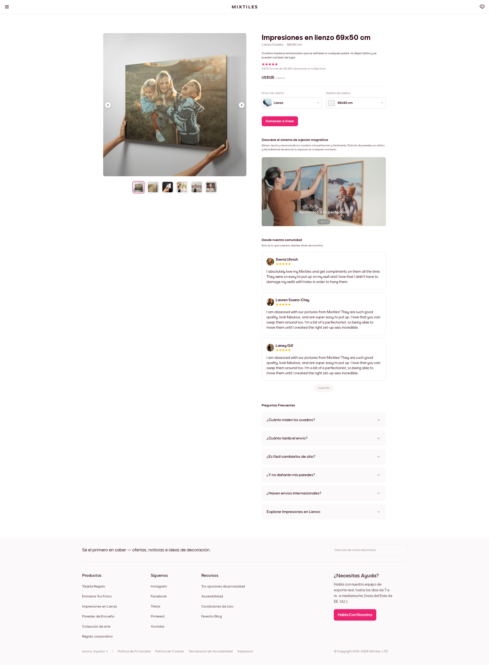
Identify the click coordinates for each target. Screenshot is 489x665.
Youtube (157, 626)
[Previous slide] (108, 105)
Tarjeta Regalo (93, 586)
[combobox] (291, 103)
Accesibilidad (212, 596)
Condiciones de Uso (217, 606)
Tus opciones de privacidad (223, 586)
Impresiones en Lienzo (99, 606)
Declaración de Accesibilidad (211, 651)
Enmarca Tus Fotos (97, 596)
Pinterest (158, 616)
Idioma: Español (93, 651)
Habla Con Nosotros (355, 615)
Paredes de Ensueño (98, 616)
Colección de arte (96, 626)
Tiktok (155, 606)
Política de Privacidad (134, 651)
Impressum (245, 651)
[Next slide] (241, 105)
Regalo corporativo (97, 636)
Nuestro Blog (211, 616)
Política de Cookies (169, 651)
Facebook (159, 596)
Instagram (159, 586)
